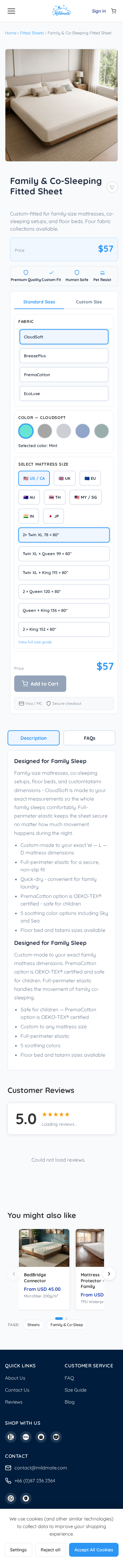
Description (33, 738)
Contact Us (17, 1390)
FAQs (89, 738)
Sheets (33, 1324)
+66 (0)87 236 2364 (35, 1481)
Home (10, 32)
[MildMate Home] (61, 11)
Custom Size (89, 302)
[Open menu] (11, 11)
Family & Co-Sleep (66, 1324)
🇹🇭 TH (55, 497)
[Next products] (109, 1273)
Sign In (99, 11)
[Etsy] (10, 1437)
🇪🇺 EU (90, 478)
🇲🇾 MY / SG (85, 497)
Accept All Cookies (93, 1550)
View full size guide (35, 642)
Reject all (51, 1550)
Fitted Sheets (32, 32)
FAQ (69, 1378)
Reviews (13, 1402)
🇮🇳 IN (28, 516)
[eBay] (26, 1437)
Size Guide (75, 1390)
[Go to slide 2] (66, 1318)
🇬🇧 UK (65, 478)
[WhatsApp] (10, 1498)
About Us (15, 1378)
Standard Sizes (39, 302)
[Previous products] (14, 1273)
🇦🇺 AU (29, 497)
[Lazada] (56, 1437)
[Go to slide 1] (59, 1318)
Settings (18, 1550)
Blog (69, 1402)
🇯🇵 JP (53, 516)
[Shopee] (41, 1437)
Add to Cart (45, 684)
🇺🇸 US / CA (34, 478)
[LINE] (26, 1498)
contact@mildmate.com (41, 1468)
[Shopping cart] (113, 11)
